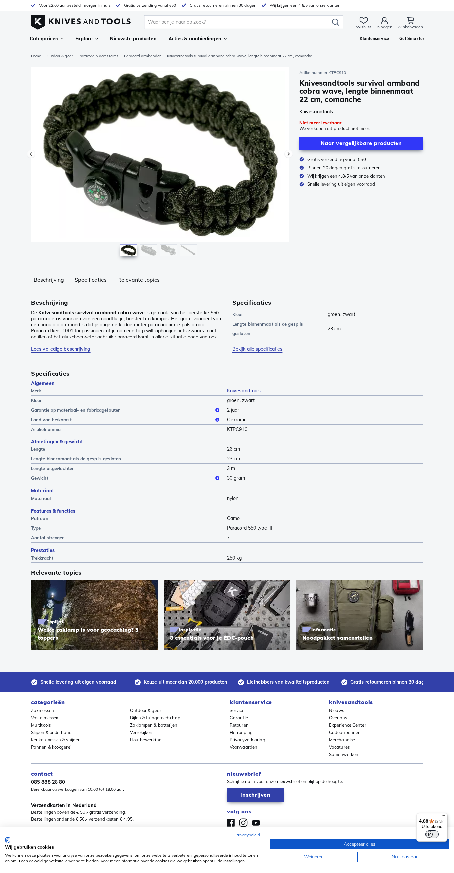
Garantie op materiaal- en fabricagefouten (76, 410)
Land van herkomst (51, 419)
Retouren (239, 725)
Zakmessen (42, 710)
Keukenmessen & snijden (56, 739)
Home (36, 56)
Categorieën (44, 39)
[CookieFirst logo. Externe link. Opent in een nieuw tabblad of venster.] (7, 840)
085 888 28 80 (48, 782)
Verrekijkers (142, 732)
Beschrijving (49, 279)
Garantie (239, 717)
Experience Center (347, 725)
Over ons (338, 717)
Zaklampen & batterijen (154, 725)
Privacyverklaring (247, 739)
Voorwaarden (243, 747)
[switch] (432, 834)
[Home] (81, 20)
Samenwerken (343, 754)
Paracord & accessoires (98, 56)
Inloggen (384, 26)
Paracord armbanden (142, 56)
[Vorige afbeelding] (31, 154)
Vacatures (339, 747)
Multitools (41, 725)
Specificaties (91, 279)
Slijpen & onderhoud (51, 732)
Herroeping (241, 732)
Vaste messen (44, 717)
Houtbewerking (146, 739)
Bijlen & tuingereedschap (155, 717)
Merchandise (342, 739)
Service (237, 710)
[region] (160, 163)
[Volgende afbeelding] (288, 154)
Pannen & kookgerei (51, 747)
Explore (84, 39)
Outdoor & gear (60, 56)
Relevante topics (138, 279)
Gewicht (39, 478)
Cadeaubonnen (345, 732)
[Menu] (443, 817)
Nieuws (336, 710)
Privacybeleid (247, 834)
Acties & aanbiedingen (195, 39)
